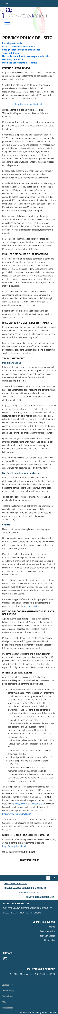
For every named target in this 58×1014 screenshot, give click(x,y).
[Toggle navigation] (29, 24)
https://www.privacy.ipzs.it (14, 846)
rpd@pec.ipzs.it (37, 803)
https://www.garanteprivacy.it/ (16, 813)
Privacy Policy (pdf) (29, 860)
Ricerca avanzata (47, 935)
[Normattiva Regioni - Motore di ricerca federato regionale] (29, 13)
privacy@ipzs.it (20, 803)
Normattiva (49, 940)
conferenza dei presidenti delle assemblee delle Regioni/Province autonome (27, 910)
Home (52, 926)
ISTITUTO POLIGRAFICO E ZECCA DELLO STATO (32, 974)
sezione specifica (31, 606)
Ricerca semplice (47, 931)
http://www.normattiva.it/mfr (29, 104)
